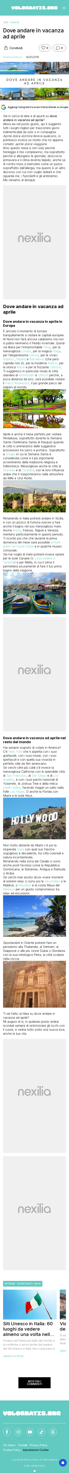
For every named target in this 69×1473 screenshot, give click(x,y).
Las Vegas (17, 791)
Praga (57, 351)
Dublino (8, 359)
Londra (26, 351)
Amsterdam (26, 375)
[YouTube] (27, 1429)
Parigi (47, 347)
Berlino (52, 363)
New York (15, 751)
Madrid (21, 359)
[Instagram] (16, 1429)
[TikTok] (39, 1429)
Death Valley (12, 787)
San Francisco (16, 775)
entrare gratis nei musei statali (32, 544)
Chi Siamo (9, 1445)
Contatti (22, 1445)
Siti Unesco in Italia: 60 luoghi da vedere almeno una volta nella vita (28, 1329)
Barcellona (37, 359)
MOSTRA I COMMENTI (34, 1383)
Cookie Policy (12, 1449)
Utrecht (43, 375)
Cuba (20, 849)
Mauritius (25, 885)
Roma (17, 530)
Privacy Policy (39, 1445)
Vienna (34, 355)
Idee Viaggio (11, 22)
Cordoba (28, 470)
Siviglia (10, 454)
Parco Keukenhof (17, 383)
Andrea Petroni (12, 57)
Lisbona (55, 367)
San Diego (39, 775)
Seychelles (52, 881)
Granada (9, 470)
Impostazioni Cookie (36, 1449)
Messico (9, 889)
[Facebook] (4, 1429)
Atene (21, 367)
